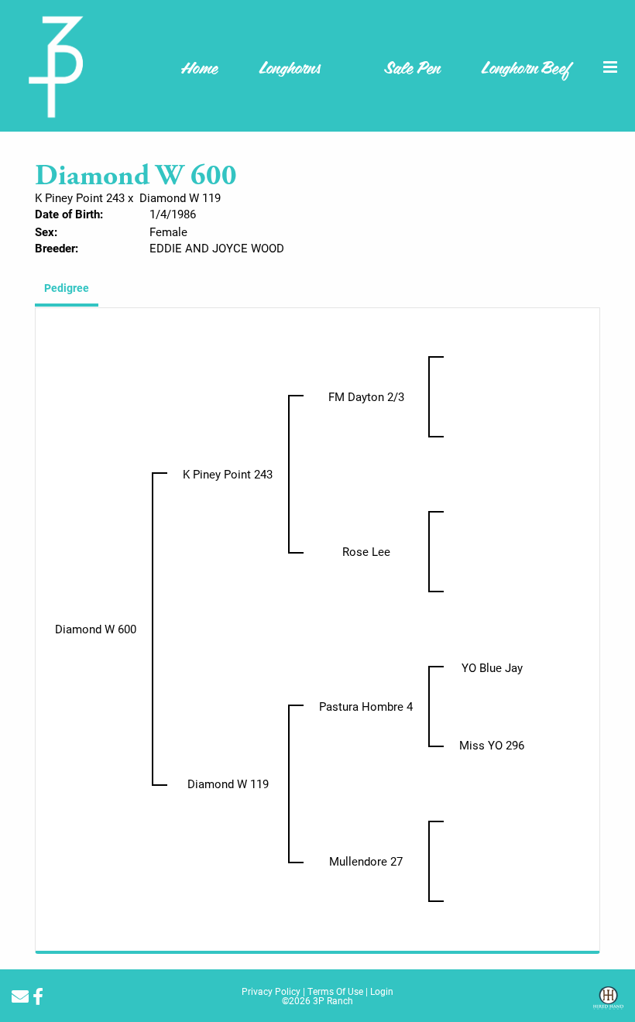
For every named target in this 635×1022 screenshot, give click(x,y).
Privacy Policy (271, 991)
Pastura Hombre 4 (366, 706)
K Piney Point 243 (80, 197)
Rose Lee (366, 551)
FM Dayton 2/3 (366, 396)
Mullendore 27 (366, 861)
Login (381, 991)
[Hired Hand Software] (608, 1003)
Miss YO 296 (491, 745)
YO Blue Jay (492, 667)
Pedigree (66, 287)
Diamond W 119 (180, 197)
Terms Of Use (335, 991)
